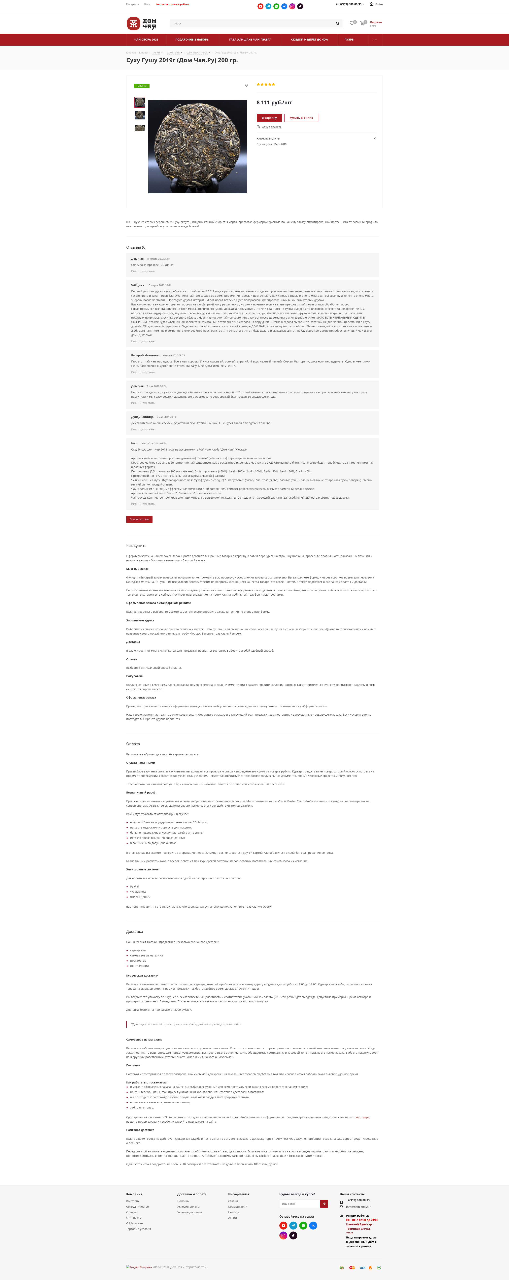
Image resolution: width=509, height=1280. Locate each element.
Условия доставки (189, 1212)
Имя (134, 271)
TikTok (300, 6)
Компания (134, 1194)
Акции (232, 1218)
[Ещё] (375, 40)
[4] (270, 84)
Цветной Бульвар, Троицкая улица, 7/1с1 (359, 1228)
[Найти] (337, 23)
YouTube (260, 6)
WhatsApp (276, 6)
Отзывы (131, 1212)
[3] (266, 84)
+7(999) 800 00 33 (358, 1200)
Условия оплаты (188, 1206)
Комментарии (237, 1206)
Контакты (132, 1201)
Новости (234, 1212)
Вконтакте (284, 6)
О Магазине (134, 1223)
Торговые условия (138, 1229)
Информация (238, 1194)
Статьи (233, 1201)
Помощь (183, 1201)
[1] (258, 84)
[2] (262, 84)
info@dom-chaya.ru (359, 1207)
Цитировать (147, 271)
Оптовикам (134, 1218)
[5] (274, 84)
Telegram (268, 6)
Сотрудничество (137, 1206)
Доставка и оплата (192, 1194)
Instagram (292, 6)
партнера (362, 1117)
